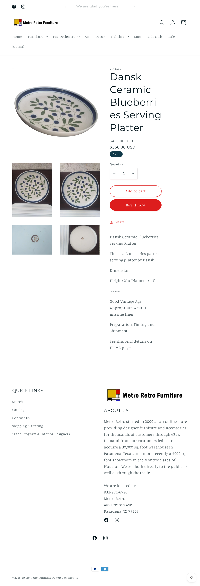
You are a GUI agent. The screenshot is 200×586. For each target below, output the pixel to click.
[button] (37, 37)
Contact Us (21, 418)
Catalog (18, 410)
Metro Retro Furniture (37, 577)
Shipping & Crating (27, 426)
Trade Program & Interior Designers (41, 434)
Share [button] (120, 222)
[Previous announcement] (65, 6)
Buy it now (136, 205)
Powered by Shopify (65, 577)
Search (17, 402)
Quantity (116, 164)
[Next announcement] (134, 6)
